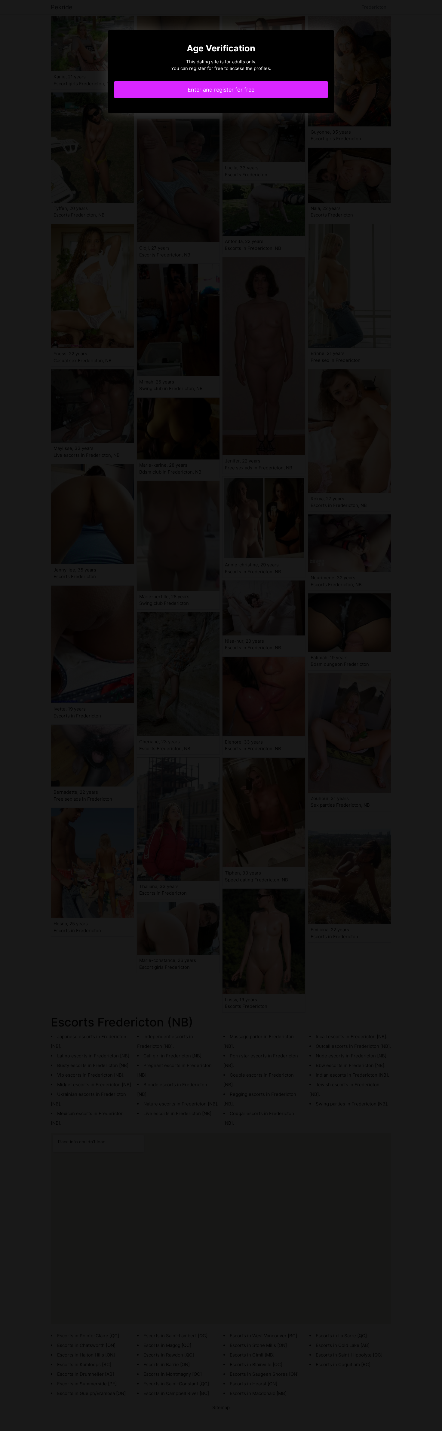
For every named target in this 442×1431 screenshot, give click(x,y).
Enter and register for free (221, 89)
